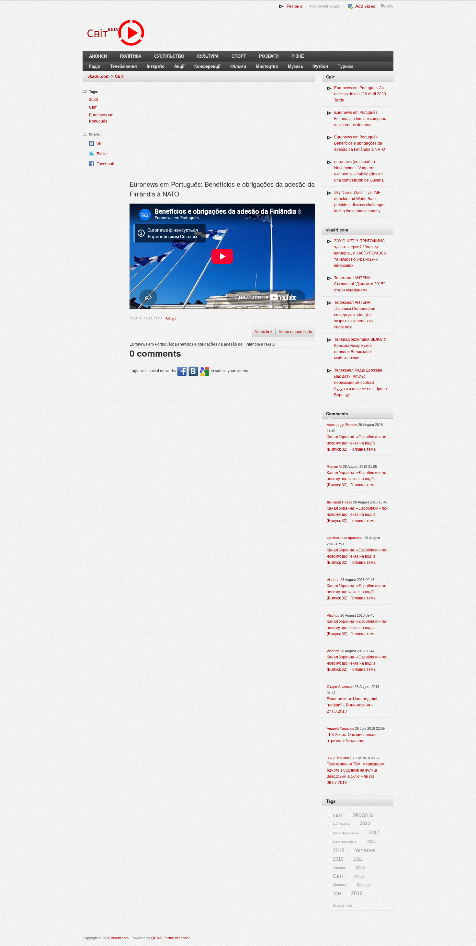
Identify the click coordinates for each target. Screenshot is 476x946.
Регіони (293, 6)
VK (99, 144)
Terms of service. (177, 938)
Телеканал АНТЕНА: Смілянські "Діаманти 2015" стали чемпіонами (359, 284)
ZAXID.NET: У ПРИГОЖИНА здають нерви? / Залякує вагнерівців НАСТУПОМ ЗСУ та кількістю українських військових (360, 253)
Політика (130, 56)
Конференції (207, 66)
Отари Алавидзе (340, 687)
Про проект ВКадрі (325, 6)
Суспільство (169, 56)
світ (338, 815)
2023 (93, 99)
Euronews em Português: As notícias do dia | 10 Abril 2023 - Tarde (361, 94)
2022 (357, 859)
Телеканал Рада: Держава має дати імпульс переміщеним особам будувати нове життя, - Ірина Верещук (360, 382)
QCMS (156, 938)
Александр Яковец (342, 425)
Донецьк (339, 885)
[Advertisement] (222, 134)
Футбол (320, 66)
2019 (338, 859)
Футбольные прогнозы (345, 538)
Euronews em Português (101, 118)
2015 (371, 841)
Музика (295, 66)
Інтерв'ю (155, 66)
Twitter (102, 154)
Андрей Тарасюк (340, 728)
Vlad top (333, 580)
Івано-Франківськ (346, 833)
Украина (339, 867)
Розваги (268, 56)
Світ (119, 76)
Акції (179, 66)
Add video (364, 6)
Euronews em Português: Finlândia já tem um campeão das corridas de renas (360, 118)
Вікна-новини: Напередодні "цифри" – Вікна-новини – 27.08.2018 (352, 705)
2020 (365, 823)
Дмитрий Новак (339, 502)
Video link (263, 331)
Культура (208, 56)
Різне (297, 56)
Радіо (94, 66)
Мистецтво (267, 66)
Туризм (345, 66)
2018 (339, 850)
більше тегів (343, 905)
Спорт (239, 56)
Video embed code (295, 331)
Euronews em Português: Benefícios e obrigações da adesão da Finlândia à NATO (359, 143)
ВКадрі (170, 319)
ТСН (337, 894)
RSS (389, 6)
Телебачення (123, 66)
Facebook (105, 164)
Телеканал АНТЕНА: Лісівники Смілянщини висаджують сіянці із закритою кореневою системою (354, 314)
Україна (363, 814)
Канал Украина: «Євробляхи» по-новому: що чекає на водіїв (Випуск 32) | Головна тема (357, 443)
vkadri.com (98, 76)
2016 (357, 893)
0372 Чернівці (338, 758)
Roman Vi (334, 466)
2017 (374, 832)
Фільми (238, 66)
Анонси (98, 56)
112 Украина (341, 823)
